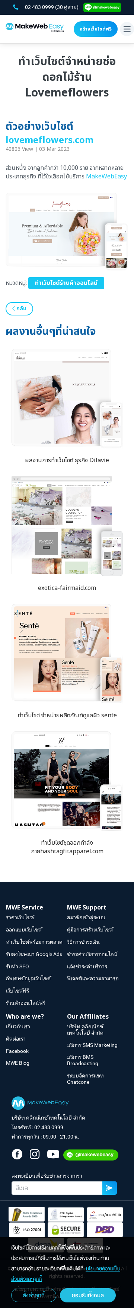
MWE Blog (17, 1063)
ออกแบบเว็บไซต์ (24, 930)
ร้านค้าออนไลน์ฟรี (25, 1003)
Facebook (17, 1051)
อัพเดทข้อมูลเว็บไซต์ (28, 978)
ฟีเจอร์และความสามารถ (93, 978)
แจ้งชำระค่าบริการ (87, 966)
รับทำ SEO (17, 966)
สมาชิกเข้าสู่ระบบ (86, 917)
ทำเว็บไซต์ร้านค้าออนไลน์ (66, 283)
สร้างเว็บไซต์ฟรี (96, 29)
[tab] (36, 907)
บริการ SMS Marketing (92, 1045)
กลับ (20, 308)
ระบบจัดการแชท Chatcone (85, 1079)
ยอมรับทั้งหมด (88, 1295)
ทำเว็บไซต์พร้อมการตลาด (34, 942)
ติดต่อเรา (16, 1039)
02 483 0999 (40, 7)
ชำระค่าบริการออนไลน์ (92, 954)
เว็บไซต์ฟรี (17, 991)
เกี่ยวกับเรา (18, 1026)
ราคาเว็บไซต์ (20, 917)
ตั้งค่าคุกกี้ (34, 1295)
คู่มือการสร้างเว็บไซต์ (90, 930)
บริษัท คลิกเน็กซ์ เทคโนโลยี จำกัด (85, 1029)
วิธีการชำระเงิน (83, 942)
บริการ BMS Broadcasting (82, 1060)
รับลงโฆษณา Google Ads (34, 954)
